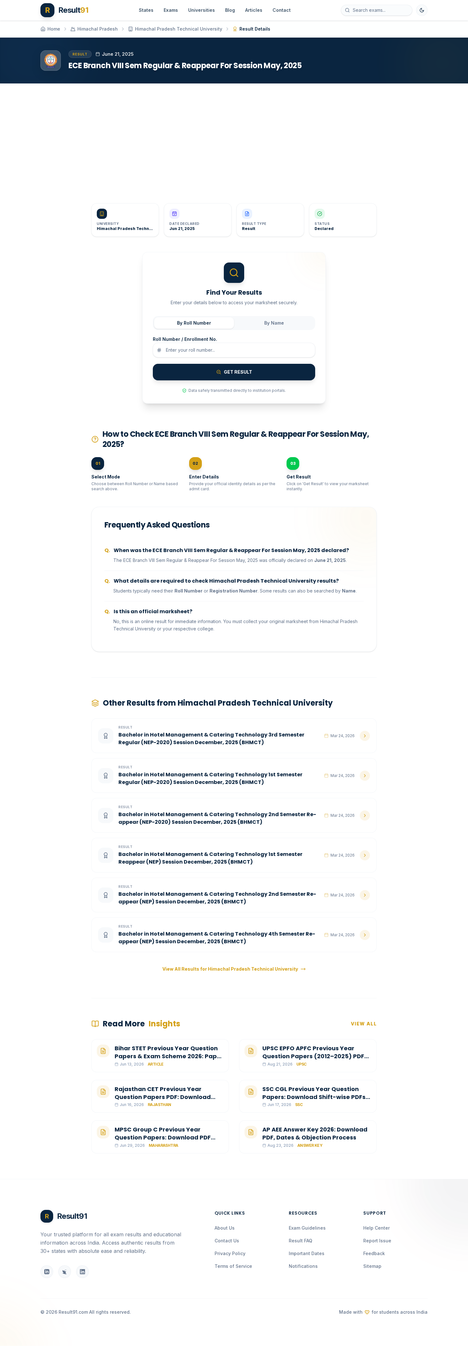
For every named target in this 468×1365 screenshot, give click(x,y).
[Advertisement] (231, 138)
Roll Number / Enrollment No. (185, 339)
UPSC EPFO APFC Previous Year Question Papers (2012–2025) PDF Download (313, 1056)
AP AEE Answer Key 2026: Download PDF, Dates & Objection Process (314, 1133)
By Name (274, 323)
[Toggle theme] (422, 10)
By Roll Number (194, 323)
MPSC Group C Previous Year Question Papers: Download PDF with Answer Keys (163, 1137)
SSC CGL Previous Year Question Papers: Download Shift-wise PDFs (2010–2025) (313, 1097)
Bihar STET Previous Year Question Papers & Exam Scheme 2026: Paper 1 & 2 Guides (169, 1056)
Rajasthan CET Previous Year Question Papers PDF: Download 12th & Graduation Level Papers (163, 1097)
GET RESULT (238, 372)
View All (364, 1023)
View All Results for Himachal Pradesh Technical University (230, 969)
